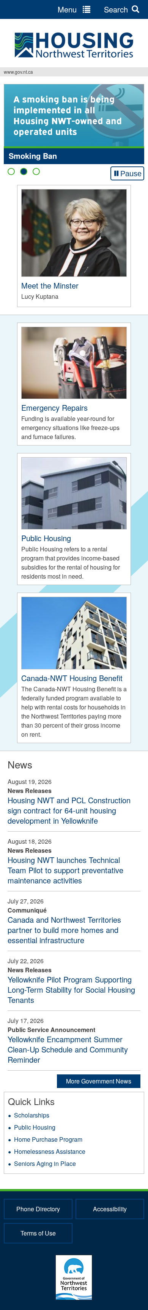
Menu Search (93, 9)
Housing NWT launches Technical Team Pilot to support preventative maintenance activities (65, 870)
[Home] (74, 45)
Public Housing (46, 537)
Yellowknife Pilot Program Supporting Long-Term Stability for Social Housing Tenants (71, 989)
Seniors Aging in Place (45, 1163)
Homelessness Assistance (49, 1151)
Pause (131, 173)
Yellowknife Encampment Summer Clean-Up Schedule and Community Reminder (68, 1049)
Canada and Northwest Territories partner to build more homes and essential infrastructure (64, 929)
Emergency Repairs (54, 407)
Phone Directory (38, 1208)
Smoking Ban (33, 155)
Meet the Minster (50, 285)
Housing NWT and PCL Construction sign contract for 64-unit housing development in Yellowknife (69, 810)
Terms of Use (38, 1233)
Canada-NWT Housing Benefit (72, 677)
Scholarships (31, 1115)
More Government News (98, 1081)
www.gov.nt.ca (18, 71)
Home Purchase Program (48, 1139)
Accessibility (110, 1208)
